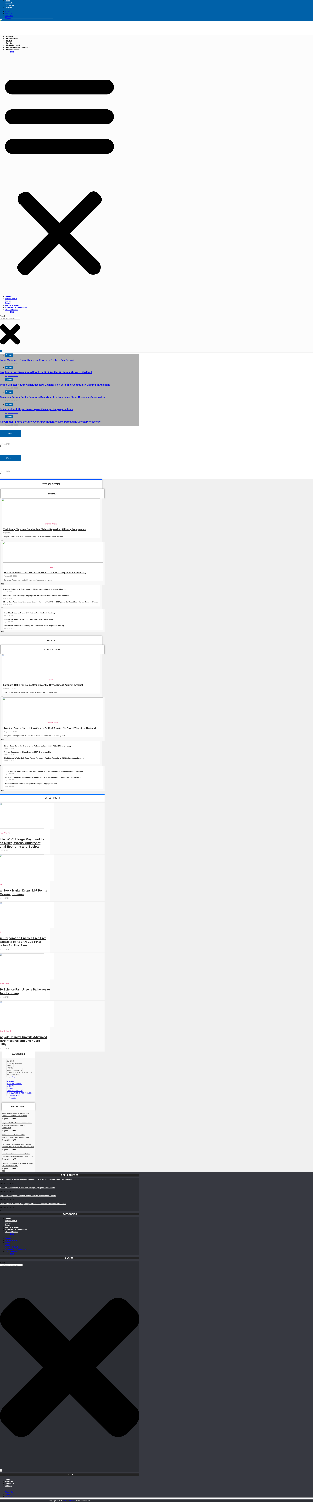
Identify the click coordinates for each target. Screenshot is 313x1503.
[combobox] (10, 318)
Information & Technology (17, 47)
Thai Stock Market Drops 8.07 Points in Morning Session (29, 619)
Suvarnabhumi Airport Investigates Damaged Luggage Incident (36, 409)
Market (9, 41)
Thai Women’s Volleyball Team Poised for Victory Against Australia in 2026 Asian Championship (44, 758)
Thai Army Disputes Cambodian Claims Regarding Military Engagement (44, 529)
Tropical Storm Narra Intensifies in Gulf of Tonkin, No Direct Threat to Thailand (46, 372)
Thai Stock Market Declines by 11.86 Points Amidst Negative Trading (34, 626)
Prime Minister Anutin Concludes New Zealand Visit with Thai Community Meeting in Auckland (55, 384)
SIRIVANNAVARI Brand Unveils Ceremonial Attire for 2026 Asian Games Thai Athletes (36, 1180)
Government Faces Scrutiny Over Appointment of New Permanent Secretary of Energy (50, 421)
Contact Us (10, 5)
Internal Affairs (12, 39)
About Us (9, 3)
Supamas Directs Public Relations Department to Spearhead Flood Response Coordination (53, 397)
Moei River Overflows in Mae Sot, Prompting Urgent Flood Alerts (27, 1188)
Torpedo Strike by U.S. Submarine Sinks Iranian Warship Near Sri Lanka (34, 589)
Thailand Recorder (68, 1500)
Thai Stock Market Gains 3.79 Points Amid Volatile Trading (29, 613)
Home (7, 11)
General (9, 36)
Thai (12, 52)
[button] (59, 174)
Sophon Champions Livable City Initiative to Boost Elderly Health (28, 1196)
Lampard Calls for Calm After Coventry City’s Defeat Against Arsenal (43, 685)
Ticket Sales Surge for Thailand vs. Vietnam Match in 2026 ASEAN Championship (37, 746)
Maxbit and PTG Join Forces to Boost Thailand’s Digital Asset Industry (45, 572)
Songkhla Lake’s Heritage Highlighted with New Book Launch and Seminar (36, 595)
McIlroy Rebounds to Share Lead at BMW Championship (27, 752)
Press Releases (12, 50)
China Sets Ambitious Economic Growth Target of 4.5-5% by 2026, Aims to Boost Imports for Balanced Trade (50, 602)
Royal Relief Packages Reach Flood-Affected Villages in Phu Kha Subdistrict (17, 1125)
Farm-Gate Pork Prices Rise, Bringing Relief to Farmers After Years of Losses (33, 1204)
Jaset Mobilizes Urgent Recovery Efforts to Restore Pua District (37, 360)
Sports (9, 43)
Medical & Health (13, 45)
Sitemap (9, 7)
